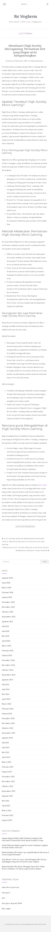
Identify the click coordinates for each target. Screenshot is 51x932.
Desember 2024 (8, 660)
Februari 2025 (7, 650)
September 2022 (8, 791)
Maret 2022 (6, 810)
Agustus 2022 (7, 796)
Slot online (6, 909)
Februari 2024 (7, 709)
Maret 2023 (6, 762)
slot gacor (6, 892)
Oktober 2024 (7, 670)
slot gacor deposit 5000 (12, 903)
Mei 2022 (5, 801)
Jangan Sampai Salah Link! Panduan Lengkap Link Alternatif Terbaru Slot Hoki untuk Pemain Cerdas (22, 839)
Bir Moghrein (25, 16)
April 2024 (6, 699)
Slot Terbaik (25, 33)
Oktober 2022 (7, 786)
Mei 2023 (5, 752)
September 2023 (8, 733)
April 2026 (6, 583)
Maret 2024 (6, 704)
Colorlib (22, 924)
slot (3, 898)
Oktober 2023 (7, 728)
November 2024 (8, 665)
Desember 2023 (8, 718)
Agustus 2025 (7, 621)
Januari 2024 (7, 713)
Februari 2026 (7, 592)
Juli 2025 (5, 626)
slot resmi (42, 485)
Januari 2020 (7, 820)
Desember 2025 (8, 602)
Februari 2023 (7, 767)
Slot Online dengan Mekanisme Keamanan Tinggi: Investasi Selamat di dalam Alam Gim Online (23, 541)
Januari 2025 (7, 655)
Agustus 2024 (7, 680)
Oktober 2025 (7, 612)
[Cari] (47, 4)
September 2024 (8, 675)
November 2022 (8, 781)
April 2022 (6, 806)
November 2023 (8, 723)
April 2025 (6, 641)
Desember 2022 (8, 776)
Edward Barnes (37, 61)
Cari (45, 561)
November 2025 (8, 607)
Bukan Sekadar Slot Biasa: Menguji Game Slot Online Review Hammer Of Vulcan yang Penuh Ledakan (23, 867)
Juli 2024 (5, 684)
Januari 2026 (7, 597)
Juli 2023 (5, 743)
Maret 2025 (6, 646)
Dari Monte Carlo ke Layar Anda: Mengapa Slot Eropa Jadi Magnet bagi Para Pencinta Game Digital (24, 860)
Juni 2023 (5, 747)
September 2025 (8, 617)
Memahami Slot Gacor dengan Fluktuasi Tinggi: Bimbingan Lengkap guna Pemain (26, 549)
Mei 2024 (5, 694)
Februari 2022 (7, 815)
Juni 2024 (5, 689)
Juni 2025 (5, 631)
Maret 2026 (6, 587)
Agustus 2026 (7, 578)
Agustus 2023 (7, 738)
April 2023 (6, 757)
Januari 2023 (7, 772)
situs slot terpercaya (25, 526)
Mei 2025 (5, 636)
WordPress (42, 924)
